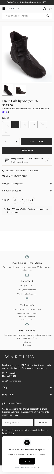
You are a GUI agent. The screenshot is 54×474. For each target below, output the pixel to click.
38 (15, 124)
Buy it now (27, 150)
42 (44, 125)
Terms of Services (37, 430)
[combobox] (27, 16)
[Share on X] (23, 200)
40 (34, 124)
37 (7, 125)
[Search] (48, 15)
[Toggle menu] (4, 8)
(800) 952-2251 (27, 286)
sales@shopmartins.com (27, 290)
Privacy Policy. (8, 433)
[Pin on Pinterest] (31, 200)
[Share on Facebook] (15, 200)
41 (7, 133)
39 (26, 125)
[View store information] (47, 160)
